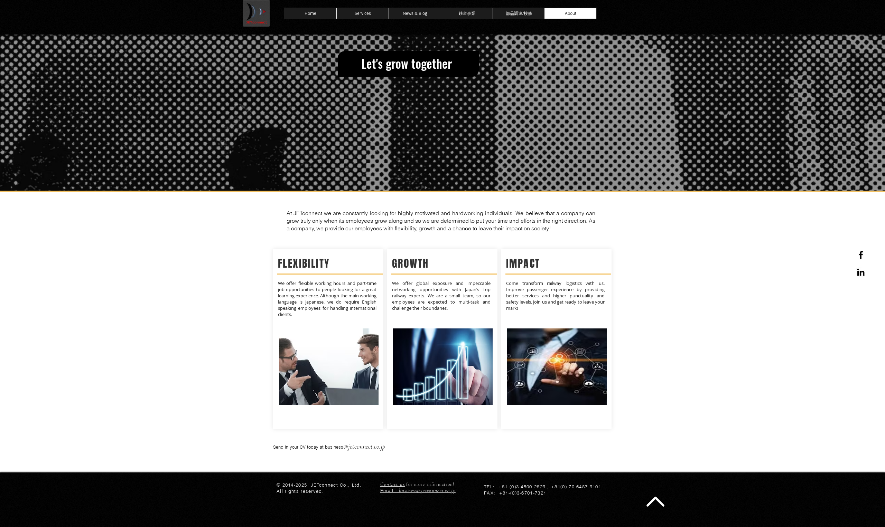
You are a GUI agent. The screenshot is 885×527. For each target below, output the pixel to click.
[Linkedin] (861, 272)
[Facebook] (861, 255)
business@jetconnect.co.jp (427, 490)
